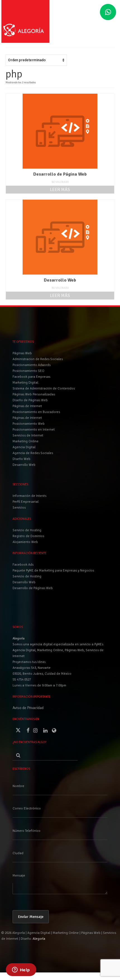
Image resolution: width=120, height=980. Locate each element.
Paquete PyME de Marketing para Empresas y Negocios (53, 570)
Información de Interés (29, 496)
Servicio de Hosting (27, 576)
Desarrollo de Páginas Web (33, 588)
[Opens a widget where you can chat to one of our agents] (21, 970)
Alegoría (39, 939)
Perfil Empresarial (26, 502)
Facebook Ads (23, 565)
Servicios (19, 508)
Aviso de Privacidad (28, 707)
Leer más (60, 189)
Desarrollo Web (24, 582)
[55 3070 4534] (108, 12)
